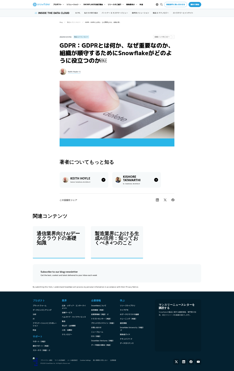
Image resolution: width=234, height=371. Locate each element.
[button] (157, 199)
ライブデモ (124, 310)
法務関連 (113, 360)
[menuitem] (58, 4)
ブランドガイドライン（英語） (103, 323)
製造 (63, 321)
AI (34, 319)
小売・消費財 (67, 330)
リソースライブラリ (127, 305)
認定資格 (123, 323)
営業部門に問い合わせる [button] (175, 4)
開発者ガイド (125, 334)
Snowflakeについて (98, 305)
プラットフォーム (39, 305)
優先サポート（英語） (41, 346)
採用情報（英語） (98, 310)
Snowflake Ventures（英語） (102, 340)
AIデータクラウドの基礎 (129, 314)
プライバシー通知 (46, 360)
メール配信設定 (72, 360)
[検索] (161, 4)
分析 (34, 314)
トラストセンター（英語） (101, 319)
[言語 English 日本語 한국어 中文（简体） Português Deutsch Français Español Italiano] (157, 4)
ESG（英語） (96, 336)
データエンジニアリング (42, 310)
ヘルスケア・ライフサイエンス (74, 317)
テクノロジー (67, 334)
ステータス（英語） (40, 350)
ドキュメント (125, 339)
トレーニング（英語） (128, 319)
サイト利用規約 (60, 360)
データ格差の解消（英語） (101, 345)
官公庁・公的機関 (69, 325)
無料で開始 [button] (195, 4)
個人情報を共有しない (100, 360)
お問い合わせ (96, 327)
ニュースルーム (97, 332)
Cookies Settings (85, 360)
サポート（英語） (39, 341)
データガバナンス (127, 343)
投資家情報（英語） (99, 314)
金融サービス (67, 312)
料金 (34, 330)
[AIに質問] (172, 37)
